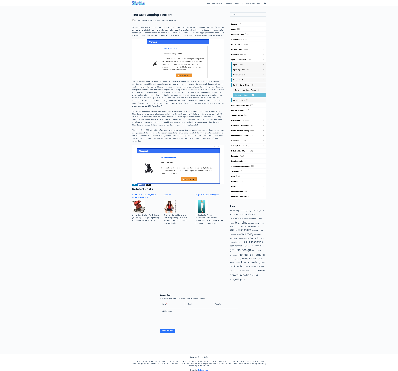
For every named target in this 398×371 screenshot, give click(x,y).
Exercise (167, 195)
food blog (259, 246)
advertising (234, 211)
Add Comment (167, 311)
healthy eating (256, 250)
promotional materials (257, 266)
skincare (236, 271)
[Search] (265, 3)
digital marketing (253, 241)
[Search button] (264, 14)
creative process (235, 234)
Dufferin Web (203, 370)
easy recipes (236, 245)
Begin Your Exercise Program (207, 195)
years (243, 280)
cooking (247, 226)
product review (243, 266)
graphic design (240, 250)
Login (259, 3)
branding (241, 222)
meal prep (238, 263)
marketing (233, 255)
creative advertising (241, 229)
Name (164, 304)
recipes (232, 271)
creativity (246, 234)
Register (229, 3)
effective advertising (249, 246)
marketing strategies (251, 254)
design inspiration (251, 238)
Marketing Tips (249, 259)
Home (208, 3)
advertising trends (258, 211)
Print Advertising (250, 262)
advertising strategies (246, 211)
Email (190, 304)
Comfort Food (239, 226)
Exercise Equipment (169, 20)
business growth (254, 223)
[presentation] (215, 146)
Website (218, 304)
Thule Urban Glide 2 (170, 48)
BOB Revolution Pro (169, 157)
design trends (237, 242)
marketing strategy (236, 259)
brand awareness (251, 218)
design (241, 238)
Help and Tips (217, 3)
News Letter (250, 3)
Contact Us (239, 3)
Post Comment (167, 331)
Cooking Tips (255, 226)
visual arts (254, 271)
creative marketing (257, 230)
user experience (245, 271)
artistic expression (237, 214)
